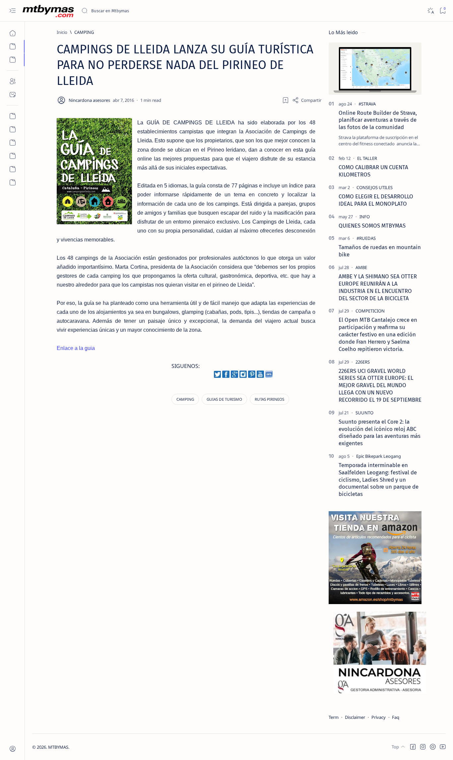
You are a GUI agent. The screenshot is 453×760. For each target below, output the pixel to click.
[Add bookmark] (285, 100)
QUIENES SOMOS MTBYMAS (372, 225)
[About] (12, 81)
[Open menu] (12, 11)
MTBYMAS (58, 747)
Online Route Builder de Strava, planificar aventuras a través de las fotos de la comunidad (378, 120)
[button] (413, 747)
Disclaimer (355, 717)
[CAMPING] (185, 399)
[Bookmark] (442, 11)
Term (334, 717)
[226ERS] (363, 362)
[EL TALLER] (367, 158)
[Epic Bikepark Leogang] (378, 456)
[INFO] (364, 216)
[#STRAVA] (367, 104)
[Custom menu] (12, 116)
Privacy (378, 717)
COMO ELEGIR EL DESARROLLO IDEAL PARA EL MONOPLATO (376, 200)
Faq (395, 717)
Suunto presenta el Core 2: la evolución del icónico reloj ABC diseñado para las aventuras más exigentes (380, 432)
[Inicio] (12, 33)
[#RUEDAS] (366, 238)
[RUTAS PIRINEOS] (269, 399)
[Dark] (430, 11)
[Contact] (12, 94)
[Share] (306, 100)
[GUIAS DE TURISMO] (224, 399)
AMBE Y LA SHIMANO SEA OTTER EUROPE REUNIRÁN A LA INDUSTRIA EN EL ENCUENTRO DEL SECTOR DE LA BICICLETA (378, 287)
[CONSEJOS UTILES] (374, 187)
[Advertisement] (114, 418)
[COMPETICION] (370, 311)
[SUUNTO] (364, 412)
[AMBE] (361, 267)
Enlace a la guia (76, 348)
